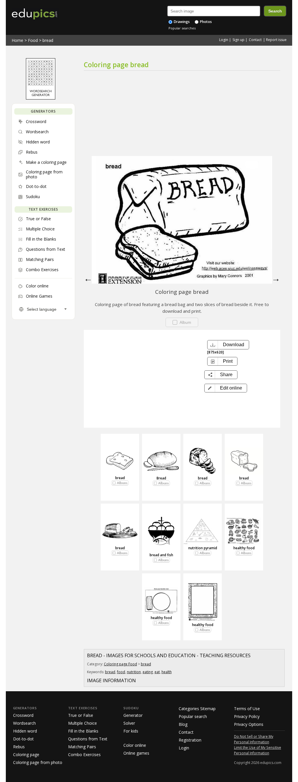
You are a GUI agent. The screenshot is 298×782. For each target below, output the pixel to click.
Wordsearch (24, 723)
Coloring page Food (120, 664)
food (121, 671)
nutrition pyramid (202, 547)
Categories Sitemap (197, 708)
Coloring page (26, 754)
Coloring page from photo (37, 762)
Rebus (19, 746)
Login (223, 39)
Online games (136, 753)
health (167, 671)
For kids (130, 731)
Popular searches (182, 28)
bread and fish (161, 554)
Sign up (238, 39)
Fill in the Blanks (83, 731)
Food (33, 40)
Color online (134, 745)
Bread (161, 478)
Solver (129, 723)
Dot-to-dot (23, 739)
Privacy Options (248, 724)
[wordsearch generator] (41, 98)
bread (47, 40)
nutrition (134, 671)
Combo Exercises (84, 754)
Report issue (276, 39)
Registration (190, 740)
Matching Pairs (82, 746)
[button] (225, 388)
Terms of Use (247, 708)
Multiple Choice (82, 723)
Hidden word (25, 731)
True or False (80, 715)
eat (157, 671)
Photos (205, 21)
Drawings (181, 21)
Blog (183, 724)
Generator (133, 715)
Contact (255, 39)
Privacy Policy (247, 716)
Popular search (193, 716)
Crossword (23, 715)
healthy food (244, 547)
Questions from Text (87, 739)
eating (148, 671)
